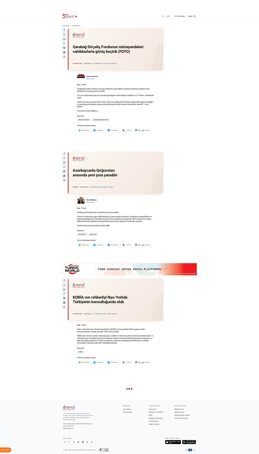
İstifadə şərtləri (179, 409)
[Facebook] (69, 442)
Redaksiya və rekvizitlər (156, 412)
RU (194, 450)
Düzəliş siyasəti (153, 421)
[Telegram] (83, 442)
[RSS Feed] (91, 442)
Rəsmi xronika (127, 412)
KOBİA (80, 352)
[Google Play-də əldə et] (189, 442)
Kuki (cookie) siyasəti (180, 418)
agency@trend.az (68, 428)
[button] (64, 30)
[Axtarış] (163, 16)
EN (186, 450)
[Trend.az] (69, 16)
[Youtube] (78, 442)
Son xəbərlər (127, 409)
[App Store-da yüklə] (173, 442)
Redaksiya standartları (156, 418)
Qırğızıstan (93, 234)
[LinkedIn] (87, 442)
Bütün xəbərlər (90, 79)
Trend (79, 95)
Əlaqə (150, 415)
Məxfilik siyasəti (179, 412)
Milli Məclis (82, 234)
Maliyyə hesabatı (154, 424)
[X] (74, 442)
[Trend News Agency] (68, 407)
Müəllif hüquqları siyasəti (182, 415)
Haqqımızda (152, 409)
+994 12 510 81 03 (68, 426)
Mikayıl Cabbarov (84, 120)
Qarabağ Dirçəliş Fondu (100, 120)
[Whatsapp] (65, 442)
